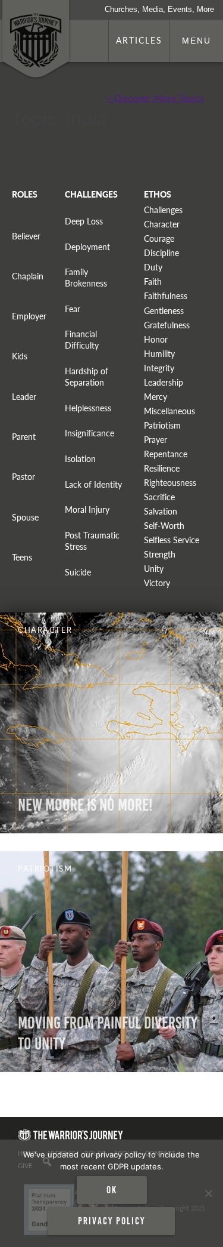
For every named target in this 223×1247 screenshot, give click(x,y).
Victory (157, 583)
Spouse (25, 517)
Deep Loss (84, 221)
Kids (19, 356)
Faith (153, 281)
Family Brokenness (86, 277)
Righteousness (170, 482)
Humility (159, 353)
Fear (72, 309)
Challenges (163, 209)
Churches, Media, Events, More (159, 9)
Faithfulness (165, 295)
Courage (159, 238)
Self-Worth (164, 525)
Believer (26, 236)
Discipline (161, 252)
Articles (139, 40)
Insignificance (89, 433)
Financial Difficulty (82, 339)
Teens (22, 557)
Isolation (80, 458)
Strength (159, 554)
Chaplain (27, 276)
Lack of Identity (93, 484)
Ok (111, 1189)
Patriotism (162, 425)
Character (162, 224)
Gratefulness (167, 325)
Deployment (87, 247)
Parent (24, 436)
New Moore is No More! (85, 805)
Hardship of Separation (86, 376)
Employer (29, 316)
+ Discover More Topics (155, 97)
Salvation (160, 511)
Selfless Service (171, 540)
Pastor (23, 476)
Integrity (159, 368)
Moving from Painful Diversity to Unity (107, 1033)
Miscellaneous (169, 411)
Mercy (155, 396)
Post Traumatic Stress (92, 540)
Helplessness (88, 408)
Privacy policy (111, 1220)
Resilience (162, 468)
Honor (156, 339)
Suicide (78, 572)
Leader (24, 396)
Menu (196, 40)
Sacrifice (159, 497)
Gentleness (164, 310)
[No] (208, 1193)
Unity (154, 568)
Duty (153, 267)
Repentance (165, 454)
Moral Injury (87, 509)
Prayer (155, 439)
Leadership (163, 382)
